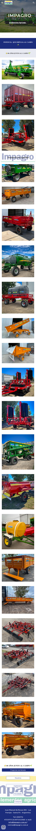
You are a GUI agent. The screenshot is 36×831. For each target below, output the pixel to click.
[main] (18, 16)
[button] (2, 2)
